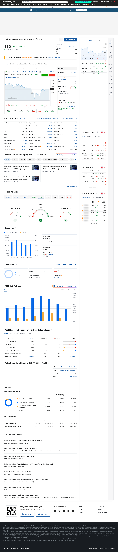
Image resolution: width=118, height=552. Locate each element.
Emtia (96, 40)
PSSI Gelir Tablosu (12, 286)
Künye (99, 516)
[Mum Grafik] (6, 72)
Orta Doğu (82, 7)
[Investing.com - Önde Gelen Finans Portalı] (9, 1)
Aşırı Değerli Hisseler (98, 197)
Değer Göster (72, 46)
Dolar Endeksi (85, 73)
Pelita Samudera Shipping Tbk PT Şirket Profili (25, 363)
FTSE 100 (84, 71)
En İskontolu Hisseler (88, 193)
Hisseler (6, 7)
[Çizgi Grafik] (9, 72)
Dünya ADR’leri (58, 7)
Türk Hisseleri (23, 7)
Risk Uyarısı (112, 548)
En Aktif (83, 136)
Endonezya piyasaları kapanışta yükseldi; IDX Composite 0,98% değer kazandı (17, 178)
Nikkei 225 (84, 68)
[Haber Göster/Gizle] (40, 72)
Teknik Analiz (10, 192)
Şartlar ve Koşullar (93, 548)
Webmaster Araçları (84, 516)
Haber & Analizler (21, 64)
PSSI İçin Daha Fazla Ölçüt (69, 118)
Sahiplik (18, 68)
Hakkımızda (101, 506)
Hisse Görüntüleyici (75, 4)
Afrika (94, 7)
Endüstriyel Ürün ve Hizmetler (68, 370)
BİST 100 (84, 58)
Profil (13, 68)
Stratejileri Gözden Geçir (54, 57)
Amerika (73, 7)
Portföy (81, 512)
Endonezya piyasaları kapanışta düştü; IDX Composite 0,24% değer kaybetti (16, 168)
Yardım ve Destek (102, 512)
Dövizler (84, 40)
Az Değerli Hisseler (86, 197)
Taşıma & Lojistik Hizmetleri (69, 366)
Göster (32, 356)
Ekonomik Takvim (65, 4)
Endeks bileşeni (34, 68)
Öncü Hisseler (86, 167)
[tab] (8, 197)
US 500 (83, 66)
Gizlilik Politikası (103, 548)
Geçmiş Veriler (25, 68)
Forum (46, 64)
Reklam (100, 509)
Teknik (40, 64)
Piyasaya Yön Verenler (89, 132)
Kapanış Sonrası (44, 7)
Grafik (12, 64)
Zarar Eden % (98, 136)
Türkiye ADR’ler (66, 7)
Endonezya (73, 376)
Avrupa (77, 7)
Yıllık (5, 290)
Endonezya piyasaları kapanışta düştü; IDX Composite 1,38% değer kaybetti (54, 168)
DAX (83, 61)
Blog (80, 506)
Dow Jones (84, 63)
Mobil (80, 509)
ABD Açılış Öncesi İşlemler (33, 7)
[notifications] (111, 1)
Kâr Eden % (90, 136)
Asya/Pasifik (89, 7)
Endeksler (90, 40)
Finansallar (32, 64)
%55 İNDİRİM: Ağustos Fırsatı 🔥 (83, 1)
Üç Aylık (11, 290)
